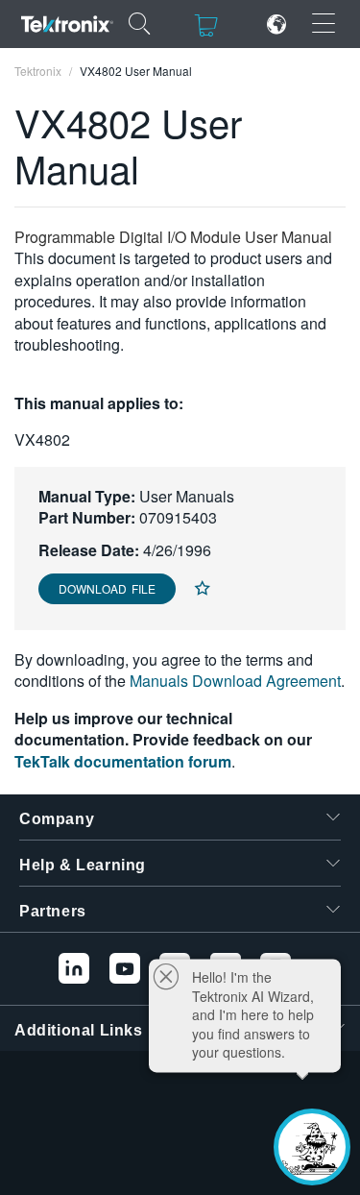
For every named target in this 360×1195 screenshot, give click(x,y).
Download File (107, 588)
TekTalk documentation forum (122, 761)
